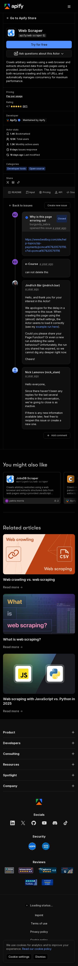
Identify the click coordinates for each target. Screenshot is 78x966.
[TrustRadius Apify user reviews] (31, 882)
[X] (23, 823)
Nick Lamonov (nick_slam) (42, 372)
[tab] (14, 192)
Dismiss (40, 956)
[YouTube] (44, 823)
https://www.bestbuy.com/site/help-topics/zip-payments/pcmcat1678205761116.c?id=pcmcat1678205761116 (46, 245)
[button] (39, 732)
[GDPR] (32, 846)
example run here (47, 326)
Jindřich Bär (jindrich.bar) (42, 285)
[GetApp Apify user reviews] (9, 870)
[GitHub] (34, 823)
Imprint (39, 915)
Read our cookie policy (36, 948)
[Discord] (55, 823)
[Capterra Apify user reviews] (47, 870)
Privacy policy (39, 931)
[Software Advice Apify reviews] (25, 870)
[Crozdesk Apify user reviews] (47, 882)
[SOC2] (45, 846)
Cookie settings (19, 956)
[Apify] (14, 6)
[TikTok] (65, 823)
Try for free (39, 44)
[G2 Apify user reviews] (67, 870)
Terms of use (39, 923)
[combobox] (39, 53)
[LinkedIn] (12, 823)
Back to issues (22, 205)
